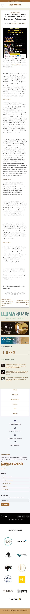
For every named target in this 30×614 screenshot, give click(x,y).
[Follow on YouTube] (10, 352)
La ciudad (5, 489)
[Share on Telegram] (23, 293)
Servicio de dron (7, 483)
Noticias (5, 486)
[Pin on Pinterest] (18, 293)
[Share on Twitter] (12, 293)
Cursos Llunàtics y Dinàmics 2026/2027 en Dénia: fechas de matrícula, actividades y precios (17, 372)
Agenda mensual (7, 477)
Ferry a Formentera (8, 480)
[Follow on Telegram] (14, 352)
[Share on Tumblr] (20, 293)
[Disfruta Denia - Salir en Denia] (15, 5)
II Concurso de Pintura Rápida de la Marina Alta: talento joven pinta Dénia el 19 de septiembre (17, 379)
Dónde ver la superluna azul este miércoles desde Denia (22, 302)
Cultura (13, 12)
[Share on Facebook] (9, 293)
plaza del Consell (16, 64)
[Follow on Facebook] (3, 352)
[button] (2, 5)
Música (17, 12)
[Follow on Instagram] (7, 352)
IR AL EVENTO (7, 99)
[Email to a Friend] (15, 293)
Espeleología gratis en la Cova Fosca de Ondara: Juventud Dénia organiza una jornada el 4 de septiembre (16, 366)
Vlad (24, 23)
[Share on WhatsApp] (6, 293)
